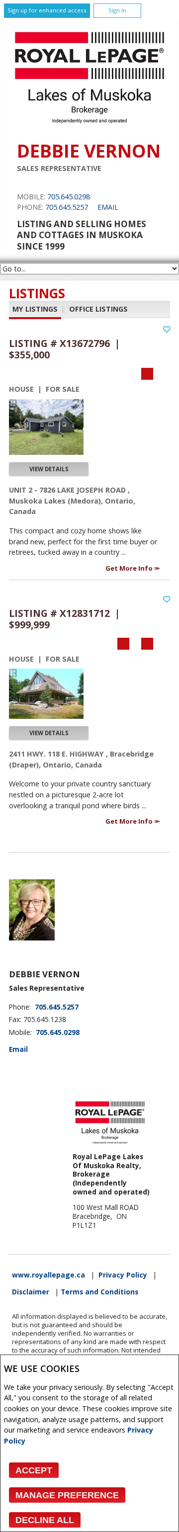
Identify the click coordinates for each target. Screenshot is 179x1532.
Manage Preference (67, 1495)
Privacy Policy (122, 1275)
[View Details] (46, 427)
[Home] (89, 126)
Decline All (44, 1520)
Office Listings (98, 309)
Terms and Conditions (99, 1291)
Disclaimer (30, 1291)
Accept (33, 1470)
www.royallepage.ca (48, 1275)
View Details (49, 469)
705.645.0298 (68, 196)
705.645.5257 (66, 207)
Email (107, 207)
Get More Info (129, 568)
